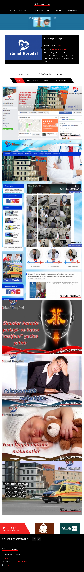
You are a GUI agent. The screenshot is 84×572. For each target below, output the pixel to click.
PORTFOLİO (58, 10)
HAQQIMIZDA (23, 10)
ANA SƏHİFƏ (11, 10)
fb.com (58, 45)
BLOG (49, 10)
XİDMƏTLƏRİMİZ (37, 10)
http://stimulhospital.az (59, 49)
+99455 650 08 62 (23, 561)
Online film (5, 558)
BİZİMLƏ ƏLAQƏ (72, 10)
